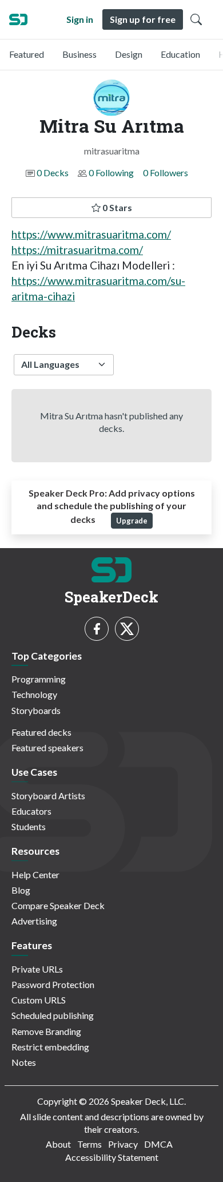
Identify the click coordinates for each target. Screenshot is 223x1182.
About (58, 1144)
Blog (20, 889)
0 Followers (165, 172)
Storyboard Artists (48, 795)
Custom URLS (38, 999)
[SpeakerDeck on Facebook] (97, 629)
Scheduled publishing (52, 1015)
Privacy (123, 1144)
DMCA (158, 1144)
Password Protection (52, 984)
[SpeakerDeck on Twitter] (127, 629)
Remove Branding (46, 1031)
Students (28, 826)
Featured (26, 54)
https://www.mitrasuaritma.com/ (91, 234)
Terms (89, 1144)
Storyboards (36, 710)
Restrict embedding (50, 1046)
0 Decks (53, 172)
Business (79, 54)
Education (180, 54)
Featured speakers (47, 747)
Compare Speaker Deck (58, 905)
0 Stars (116, 207)
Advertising (34, 920)
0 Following (111, 172)
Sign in (79, 19)
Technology (34, 694)
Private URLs (37, 968)
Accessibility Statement (111, 1157)
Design (128, 54)
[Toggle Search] (196, 19)
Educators (31, 811)
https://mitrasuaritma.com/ (77, 249)
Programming (38, 678)
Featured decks (41, 732)
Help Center (35, 874)
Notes (23, 1062)
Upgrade (132, 520)
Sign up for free (143, 19)
